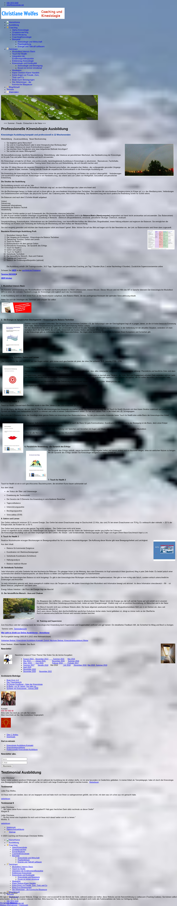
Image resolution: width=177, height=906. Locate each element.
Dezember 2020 (29, 671)
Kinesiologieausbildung (16, 747)
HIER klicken (6, 278)
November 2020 (29, 669)
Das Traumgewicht (14, 682)
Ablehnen (13, 903)
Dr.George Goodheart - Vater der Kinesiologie (25, 684)
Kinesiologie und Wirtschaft (30, 42)
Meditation (16, 70)
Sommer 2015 (56, 659)
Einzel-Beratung (19, 34)
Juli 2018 (67, 665)
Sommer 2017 (28, 665)
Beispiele (16, 39)
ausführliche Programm (31, 270)
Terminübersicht (20, 629)
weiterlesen (5, 799)
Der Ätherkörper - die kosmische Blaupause (22, 83)
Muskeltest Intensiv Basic (23, 51)
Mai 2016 (71, 659)
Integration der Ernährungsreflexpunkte (23, 57)
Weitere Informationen (9, 905)
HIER (14, 270)
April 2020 (27, 667)
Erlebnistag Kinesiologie (23, 61)
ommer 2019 (102, 665)
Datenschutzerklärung (15, 829)
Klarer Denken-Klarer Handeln (25, 72)
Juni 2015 (39, 663)
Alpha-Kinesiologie (20, 30)
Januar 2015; (41, 661)
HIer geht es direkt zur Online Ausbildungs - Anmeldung (25, 633)
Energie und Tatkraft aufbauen (31, 46)
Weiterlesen (94, 782)
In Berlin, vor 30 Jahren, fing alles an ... (22, 686)
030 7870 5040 (12, 3)
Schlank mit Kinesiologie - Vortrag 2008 (22, 688)
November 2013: (42, 659)
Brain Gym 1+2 (13, 680)
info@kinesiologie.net (15, 5)
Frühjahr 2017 (73, 663)
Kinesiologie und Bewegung (30, 65)
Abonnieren (7, 766)
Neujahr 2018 (43, 665)
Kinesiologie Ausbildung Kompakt (20, 745)
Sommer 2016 (73, 661)
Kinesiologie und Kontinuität (24, 63)
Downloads (11, 737)
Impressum (11, 827)
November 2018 (80, 665)
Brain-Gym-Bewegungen (23, 80)
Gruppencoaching (20, 32)
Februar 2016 (60, 663)
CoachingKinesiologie (22, 37)
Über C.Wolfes (12, 735)
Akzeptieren (5, 903)
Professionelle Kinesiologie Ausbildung (22, 750)
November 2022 (45, 671)
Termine (10, 89)
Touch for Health (19, 54)
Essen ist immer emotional (30, 68)
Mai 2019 (91, 665)
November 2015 (58, 661)
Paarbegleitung (24, 44)
